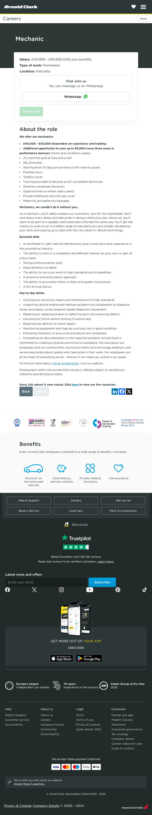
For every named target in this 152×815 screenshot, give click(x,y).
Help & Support (28, 500)
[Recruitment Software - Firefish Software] (135, 806)
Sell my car (123, 500)
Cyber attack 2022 (88, 729)
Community (49, 729)
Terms (80, 715)
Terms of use (84, 719)
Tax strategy (119, 734)
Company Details (46, 806)
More (143, 18)
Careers (12, 18)
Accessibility (14, 724)
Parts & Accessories (123, 510)
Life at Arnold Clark (65, 363)
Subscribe (102, 582)
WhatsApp (73, 97)
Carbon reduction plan (126, 743)
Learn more (76, 647)
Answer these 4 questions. (29, 783)
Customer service (17, 719)
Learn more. (105, 561)
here (75, 384)
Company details (122, 738)
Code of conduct (122, 748)
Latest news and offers (23, 574)
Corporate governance (126, 729)
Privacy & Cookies (88, 724)
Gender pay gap (122, 715)
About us (47, 715)
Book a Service (29, 510)
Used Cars (76, 510)
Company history (52, 724)
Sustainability (50, 734)
